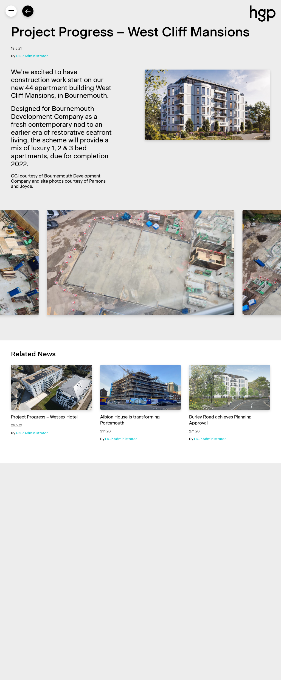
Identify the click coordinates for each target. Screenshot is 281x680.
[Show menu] (11, 11)
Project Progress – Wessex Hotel (44, 417)
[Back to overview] (27, 11)
